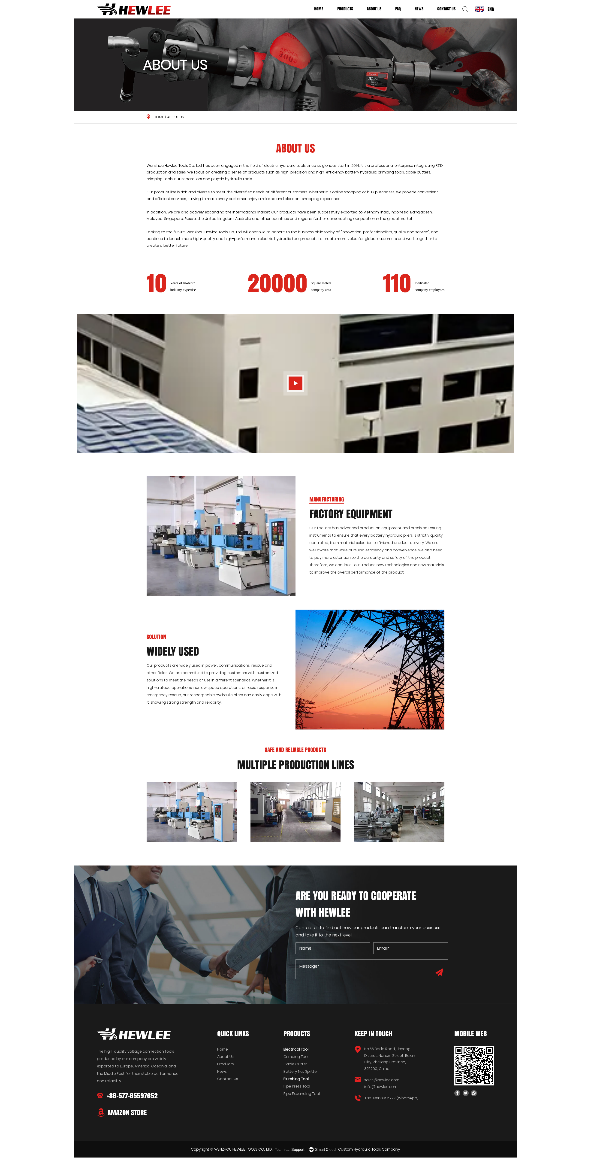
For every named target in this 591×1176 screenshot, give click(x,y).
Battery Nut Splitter (300, 1071)
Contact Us (446, 9)
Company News (425, 17)
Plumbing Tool (296, 1079)
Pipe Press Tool (296, 1086)
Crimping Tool (295, 1056)
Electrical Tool (348, 17)
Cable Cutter (295, 1064)
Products (345, 9)
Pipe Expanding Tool (301, 1093)
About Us (374, 9)
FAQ (398, 9)
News (419, 9)
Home (318, 9)
